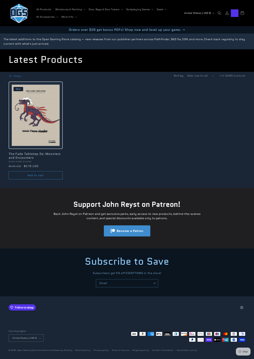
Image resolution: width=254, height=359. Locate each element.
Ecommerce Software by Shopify (55, 350)
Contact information (162, 350)
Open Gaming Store (27, 350)
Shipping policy (140, 350)
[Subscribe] (154, 283)
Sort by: (179, 75)
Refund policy (83, 350)
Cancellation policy (187, 350)
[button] (70, 9)
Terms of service (120, 350)
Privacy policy (101, 350)
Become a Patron (130, 231)
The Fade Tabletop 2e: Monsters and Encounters (35, 156)
